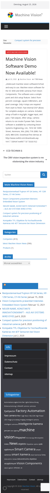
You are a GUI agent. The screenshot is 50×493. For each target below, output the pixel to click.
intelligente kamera (30, 424)
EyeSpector (9, 411)
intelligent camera (32, 420)
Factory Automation (30, 411)
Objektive (30, 444)
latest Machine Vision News (17, 52)
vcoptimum (10, 463)
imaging (22, 420)
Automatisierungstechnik (13, 402)
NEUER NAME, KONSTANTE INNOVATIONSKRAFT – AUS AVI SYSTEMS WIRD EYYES (23, 312)
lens (12, 431)
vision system (8, 468)
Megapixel (20, 437)
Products (7, 248)
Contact (8, 367)
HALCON (32, 416)
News (13, 443)
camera (26, 406)
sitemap (9, 374)
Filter (19, 415)
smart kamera (21, 454)
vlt (21, 468)
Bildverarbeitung (10, 406)
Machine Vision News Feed (21, 285)
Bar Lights (25, 402)
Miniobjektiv (39, 438)
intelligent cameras (11, 424)
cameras (33, 406)
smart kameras (36, 455)
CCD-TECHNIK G (14, 150)
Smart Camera (25, 449)
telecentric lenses (10, 459)
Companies (8, 239)
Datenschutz (11, 361)
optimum (9, 449)
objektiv (22, 443)
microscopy (30, 438)
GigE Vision (25, 416)
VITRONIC (17, 468)
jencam (7, 430)
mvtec (6, 444)
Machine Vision (25, 79)
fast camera (10, 415)
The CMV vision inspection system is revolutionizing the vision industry (23, 159)
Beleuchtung (33, 402)
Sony (43, 455)
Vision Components (29, 463)
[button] (5, 488)
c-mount (20, 406)
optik (41, 444)
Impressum (10, 355)
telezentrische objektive (27, 459)
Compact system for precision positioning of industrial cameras (29, 41)
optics (36, 444)
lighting (16, 431)
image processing (13, 420)
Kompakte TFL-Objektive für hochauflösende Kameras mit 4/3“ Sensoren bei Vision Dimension (24, 332)
